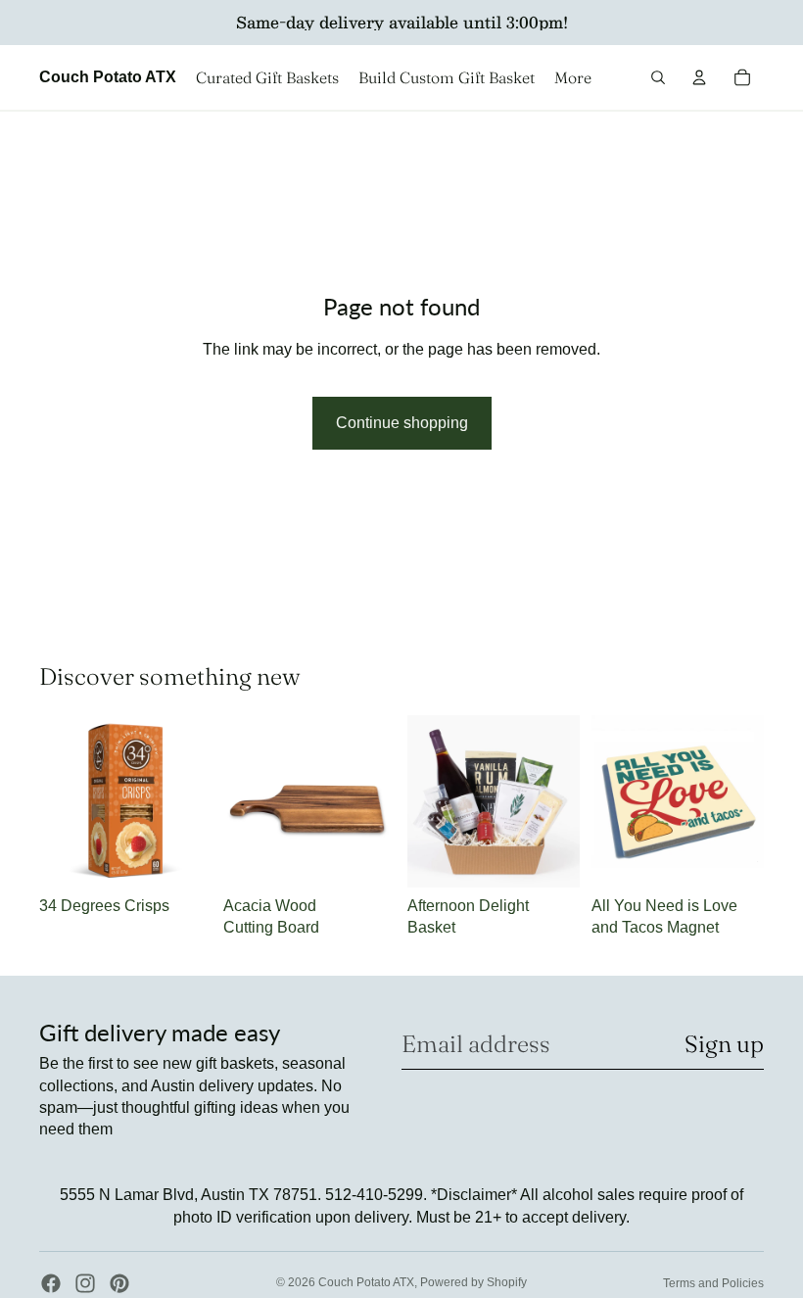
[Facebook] (51, 1283)
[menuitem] (572, 77)
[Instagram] (85, 1283)
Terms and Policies (713, 1283)
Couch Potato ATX (366, 1282)
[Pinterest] (119, 1283)
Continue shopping (402, 422)
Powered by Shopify (473, 1282)
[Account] (699, 77)
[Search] (658, 77)
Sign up (724, 1044)
